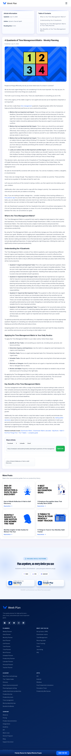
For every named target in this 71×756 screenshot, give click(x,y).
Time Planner (7, 649)
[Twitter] (9, 623)
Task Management (42, 637)
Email (29, 443)
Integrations (6, 724)
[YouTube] (14, 623)
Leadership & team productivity (12, 691)
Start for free (63, 753)
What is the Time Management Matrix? (53, 16)
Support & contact (8, 742)
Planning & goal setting (10, 688)
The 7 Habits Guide (8, 679)
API (4, 730)
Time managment (8, 700)
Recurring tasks (41, 640)
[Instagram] (19, 623)
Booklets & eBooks (8, 706)
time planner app (10, 197)
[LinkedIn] (23, 623)
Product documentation (10, 721)
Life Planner (6, 643)
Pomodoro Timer (42, 688)
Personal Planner (8, 664)
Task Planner (6, 646)
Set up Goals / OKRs (42, 631)
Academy (5, 727)
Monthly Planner (8, 637)
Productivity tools (8, 697)
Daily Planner (7, 634)
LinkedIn (22, 443)
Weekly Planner (7, 631)
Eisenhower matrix (42, 634)
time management (26, 106)
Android (39, 679)
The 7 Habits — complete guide (28, 433)
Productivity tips (7, 694)
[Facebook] (5, 623)
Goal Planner (6, 640)
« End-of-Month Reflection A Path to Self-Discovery (18, 462)
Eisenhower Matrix (26, 430)
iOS (37, 676)
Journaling (40, 649)
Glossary (5, 682)
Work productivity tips (9, 703)
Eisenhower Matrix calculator (42, 430)
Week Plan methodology (10, 676)
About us (5, 715)
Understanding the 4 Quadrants (50, 20)
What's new (6, 733)
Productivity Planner (9, 658)
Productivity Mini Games (44, 691)
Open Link (60, 448)
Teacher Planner (7, 667)
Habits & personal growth (10, 685)
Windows (39, 682)
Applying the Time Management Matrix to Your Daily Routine (53, 24)
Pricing (5, 718)
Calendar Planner (8, 661)
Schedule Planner (8, 655)
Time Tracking (41, 643)
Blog (4, 739)
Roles (38, 646)
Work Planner (7, 652)
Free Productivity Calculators (45, 685)
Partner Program (8, 736)
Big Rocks (55, 430)
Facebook (10, 443)
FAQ (38, 652)
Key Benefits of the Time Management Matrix (53, 30)
